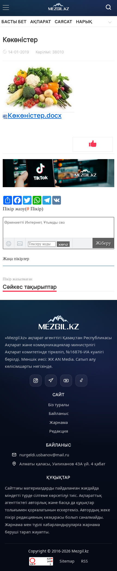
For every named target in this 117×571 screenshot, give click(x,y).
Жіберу (103, 243)
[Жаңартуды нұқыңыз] (63, 244)
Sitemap (67, 561)
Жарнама (59, 422)
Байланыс (59, 413)
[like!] (93, 144)
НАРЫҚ (84, 21)
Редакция (58, 431)
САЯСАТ (63, 21)
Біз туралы (58, 404)
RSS (84, 561)
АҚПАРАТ (40, 21)
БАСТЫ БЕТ (13, 21)
